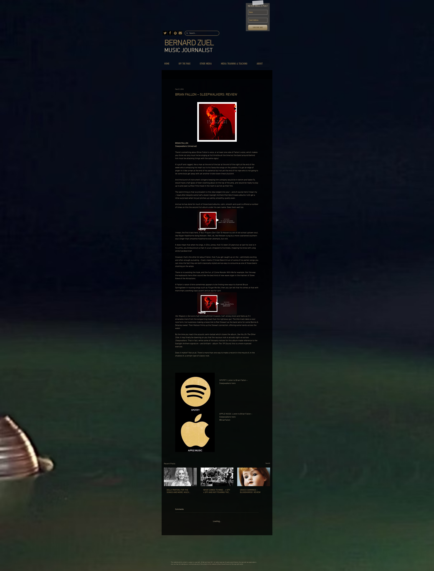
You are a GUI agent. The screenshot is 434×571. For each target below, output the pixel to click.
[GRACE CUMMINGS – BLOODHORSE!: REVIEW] (253, 477)
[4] (175, 33)
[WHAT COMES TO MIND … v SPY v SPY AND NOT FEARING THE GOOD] (217, 477)
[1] (180, 33)
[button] (186, 64)
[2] (170, 33)
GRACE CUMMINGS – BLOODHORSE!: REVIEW (250, 491)
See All (267, 463)
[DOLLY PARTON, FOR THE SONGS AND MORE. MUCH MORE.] (180, 477)
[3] (165, 33)
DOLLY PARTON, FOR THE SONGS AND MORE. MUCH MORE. (178, 491)
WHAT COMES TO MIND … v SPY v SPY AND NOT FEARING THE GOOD (216, 491)
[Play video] (217, 220)
